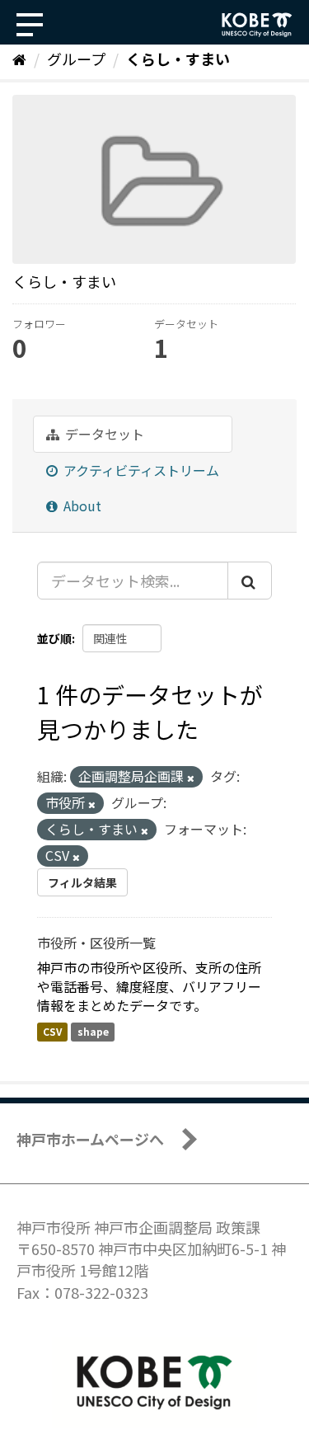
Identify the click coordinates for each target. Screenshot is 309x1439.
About (80, 505)
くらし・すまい (178, 58)
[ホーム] (19, 58)
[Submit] (249, 581)
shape (93, 1032)
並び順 (54, 638)
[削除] (190, 777)
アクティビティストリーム (139, 470)
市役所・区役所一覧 (96, 942)
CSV (52, 1032)
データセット (103, 434)
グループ (76, 58)
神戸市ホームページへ (90, 1139)
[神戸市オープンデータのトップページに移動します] (257, 24)
